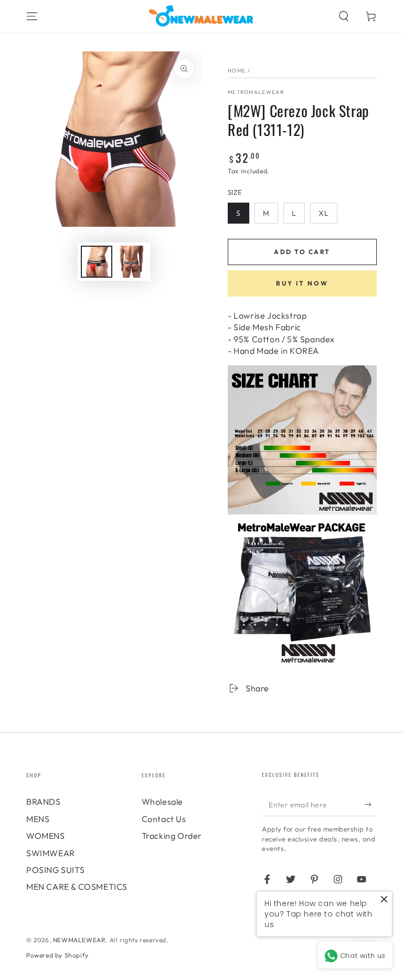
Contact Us (164, 819)
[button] (343, 16)
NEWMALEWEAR (79, 940)
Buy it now (302, 283)
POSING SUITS (55, 870)
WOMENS (45, 835)
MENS (37, 819)
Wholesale (162, 801)
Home (237, 70)
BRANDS (43, 801)
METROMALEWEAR (256, 92)
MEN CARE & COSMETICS (77, 886)
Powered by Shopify (57, 955)
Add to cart (302, 252)
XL (324, 213)
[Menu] (32, 16)
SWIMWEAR (50, 853)
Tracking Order (172, 835)
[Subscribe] (371, 804)
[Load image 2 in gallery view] (131, 262)
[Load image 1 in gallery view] (96, 262)
